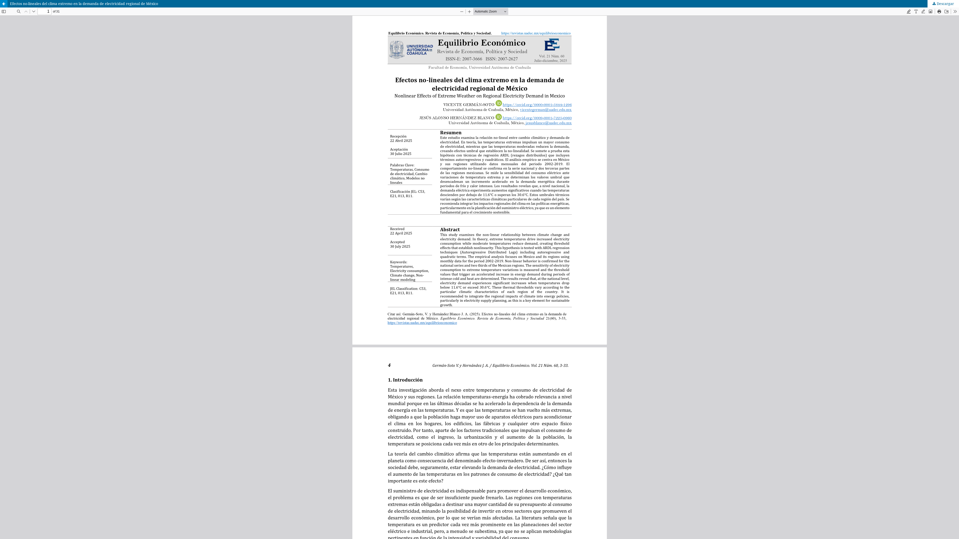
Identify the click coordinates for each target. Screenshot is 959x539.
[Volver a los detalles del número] (3, 3)
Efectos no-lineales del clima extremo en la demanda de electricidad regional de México (84, 3)
